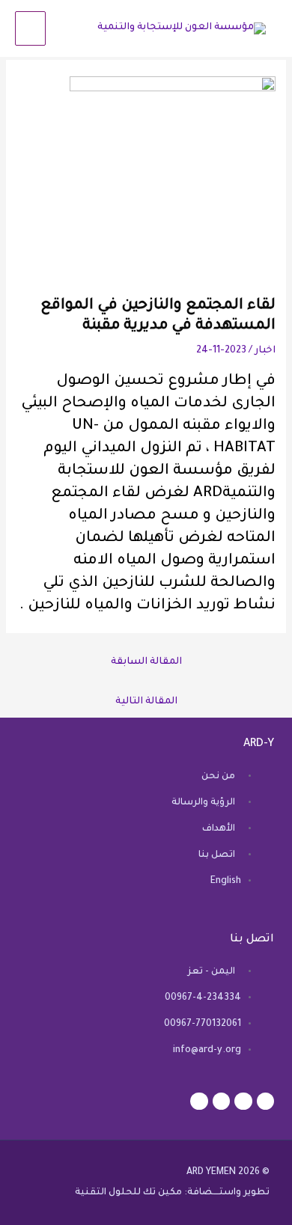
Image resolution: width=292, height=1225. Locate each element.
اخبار (265, 351)
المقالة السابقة (146, 662)
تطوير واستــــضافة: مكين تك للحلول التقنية (172, 1193)
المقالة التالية (146, 702)
